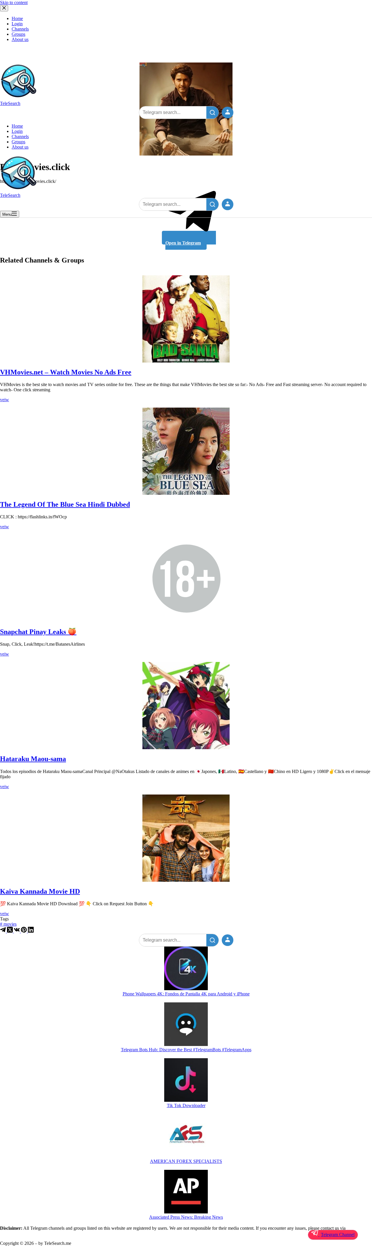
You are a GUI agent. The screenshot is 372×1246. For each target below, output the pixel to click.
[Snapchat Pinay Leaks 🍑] (186, 578)
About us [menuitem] (20, 39)
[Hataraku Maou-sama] (186, 705)
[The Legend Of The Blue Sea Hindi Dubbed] (186, 451)
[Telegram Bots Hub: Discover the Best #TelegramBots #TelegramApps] (186, 1024)
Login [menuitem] (17, 23)
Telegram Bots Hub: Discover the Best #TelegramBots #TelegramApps (186, 1049)
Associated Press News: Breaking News (186, 1217)
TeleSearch (10, 103)
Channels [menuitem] (20, 28)
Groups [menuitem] (18, 34)
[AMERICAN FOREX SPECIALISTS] (186, 1136)
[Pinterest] (24, 931)
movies (8, 924)
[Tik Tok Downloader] (186, 1080)
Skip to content (14, 2)
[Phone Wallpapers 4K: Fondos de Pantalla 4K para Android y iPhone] (186, 969)
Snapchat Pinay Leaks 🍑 (38, 632)
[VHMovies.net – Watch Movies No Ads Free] (186, 319)
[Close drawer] (4, 8)
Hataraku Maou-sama (33, 759)
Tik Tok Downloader (186, 1105)
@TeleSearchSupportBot (23, 1233)
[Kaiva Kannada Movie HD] (186, 838)
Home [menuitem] (17, 18)
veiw (4, 399)
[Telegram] (3, 931)
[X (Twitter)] (10, 931)
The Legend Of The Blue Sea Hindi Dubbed (65, 504)
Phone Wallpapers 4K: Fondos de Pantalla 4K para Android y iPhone (186, 993)
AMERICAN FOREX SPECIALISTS (186, 1161)
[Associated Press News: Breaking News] (186, 1192)
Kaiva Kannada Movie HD (40, 891)
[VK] (17, 931)
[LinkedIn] (31, 931)
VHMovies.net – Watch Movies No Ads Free (65, 372)
